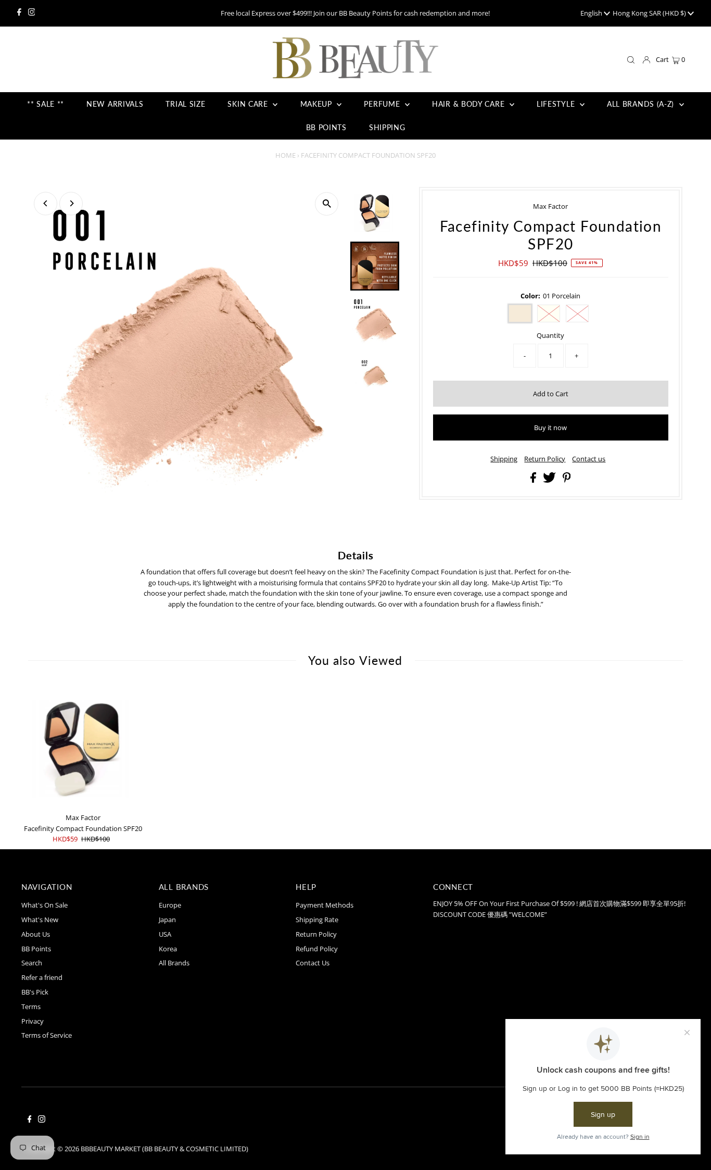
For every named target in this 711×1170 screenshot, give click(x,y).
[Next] (71, 203)
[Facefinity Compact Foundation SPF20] (83, 746)
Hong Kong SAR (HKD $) (650, 13)
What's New (39, 919)
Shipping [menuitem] (387, 127)
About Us (35, 934)
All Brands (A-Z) (642, 103)
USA (165, 934)
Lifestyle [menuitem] (557, 103)
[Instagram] (32, 13)
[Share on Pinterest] (567, 480)
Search (31, 962)
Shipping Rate (317, 919)
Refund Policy (317, 948)
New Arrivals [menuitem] (114, 103)
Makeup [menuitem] (317, 103)
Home (285, 155)
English (592, 13)
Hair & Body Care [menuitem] (469, 103)
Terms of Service (46, 1035)
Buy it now (550, 427)
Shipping (503, 459)
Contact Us (312, 962)
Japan (167, 919)
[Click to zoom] (326, 204)
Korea (168, 948)
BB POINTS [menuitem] (326, 127)
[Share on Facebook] (534, 480)
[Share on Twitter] (550, 480)
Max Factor (550, 206)
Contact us (588, 459)
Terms (31, 1006)
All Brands (174, 962)
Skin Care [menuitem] (248, 103)
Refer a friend (41, 977)
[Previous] (45, 203)
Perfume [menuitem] (383, 103)
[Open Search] (631, 60)
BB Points (36, 948)
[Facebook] (19, 13)
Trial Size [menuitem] (185, 103)
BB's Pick (34, 992)
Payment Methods (324, 905)
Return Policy (544, 459)
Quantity (550, 335)
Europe (170, 905)
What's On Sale (44, 905)
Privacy (32, 1021)
